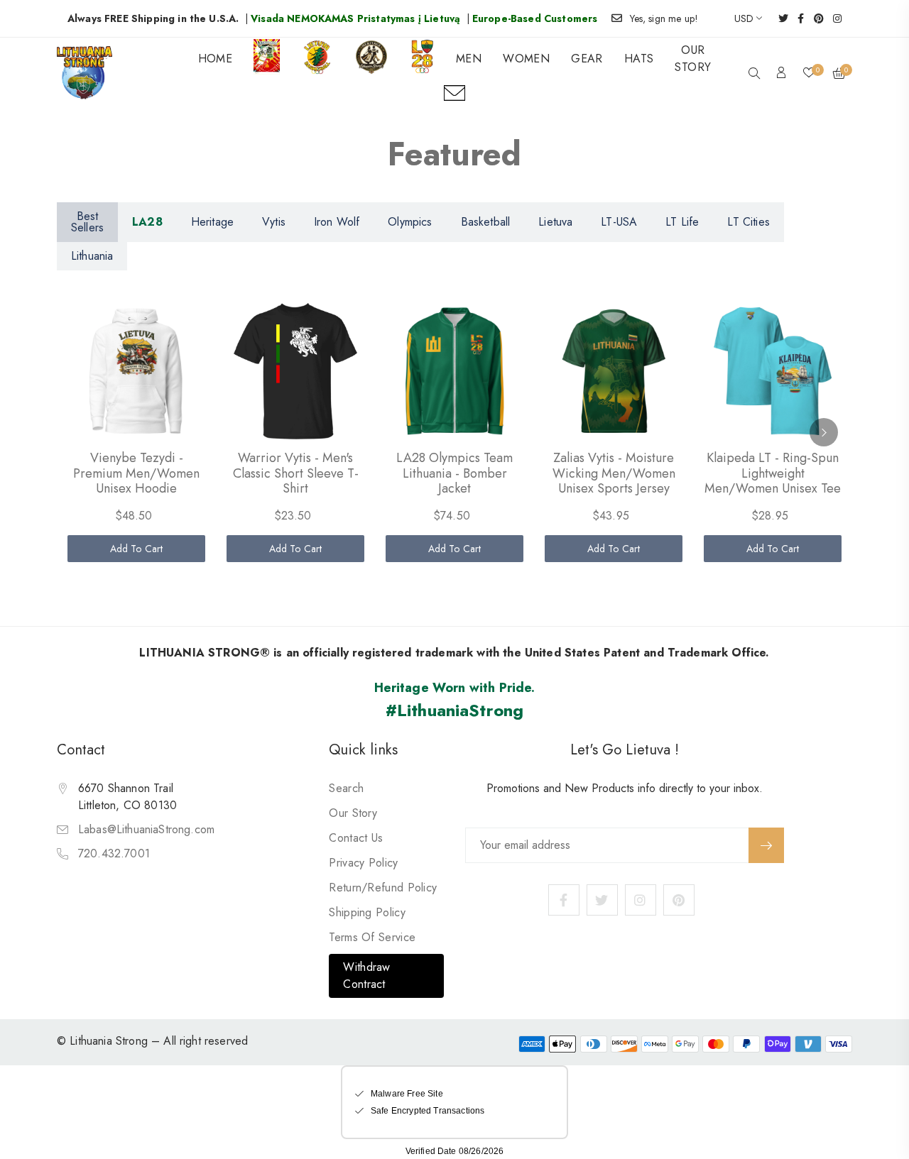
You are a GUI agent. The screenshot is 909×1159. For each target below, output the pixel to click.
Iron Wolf (336, 222)
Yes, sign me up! (664, 18)
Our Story (353, 813)
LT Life (682, 222)
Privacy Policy (363, 863)
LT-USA (619, 222)
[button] (754, 74)
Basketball (486, 222)
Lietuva (555, 222)
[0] (809, 73)
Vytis (273, 222)
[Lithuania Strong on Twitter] (778, 18)
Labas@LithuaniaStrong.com (146, 829)
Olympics (410, 222)
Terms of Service (372, 937)
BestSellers (87, 222)
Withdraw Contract (366, 975)
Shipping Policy (367, 912)
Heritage (212, 222)
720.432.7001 (114, 853)
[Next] (824, 432)
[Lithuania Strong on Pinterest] (814, 18)
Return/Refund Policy (383, 887)
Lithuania (92, 256)
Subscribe (766, 845)
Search (346, 788)
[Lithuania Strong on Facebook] (796, 18)
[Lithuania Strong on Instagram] (833, 18)
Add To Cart (136, 549)
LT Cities (748, 222)
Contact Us (356, 838)
